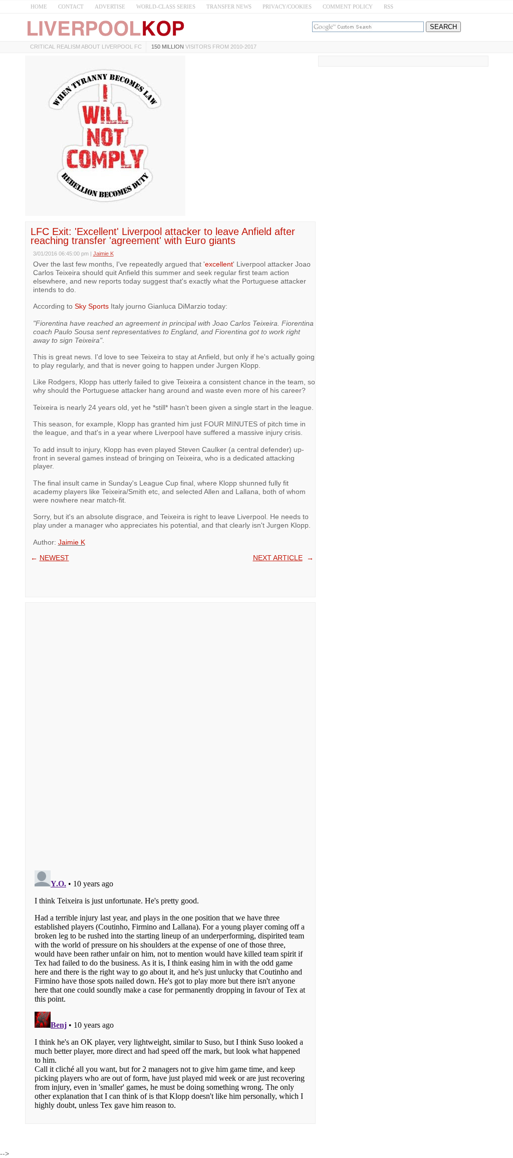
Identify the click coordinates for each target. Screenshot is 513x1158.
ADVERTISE (110, 7)
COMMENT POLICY (348, 7)
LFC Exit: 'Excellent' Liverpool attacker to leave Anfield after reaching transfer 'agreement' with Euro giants (163, 236)
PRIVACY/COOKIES (287, 7)
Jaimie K (71, 542)
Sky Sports (92, 306)
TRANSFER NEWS (228, 7)
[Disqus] (170, 733)
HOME (39, 7)
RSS (388, 7)
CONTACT (71, 7)
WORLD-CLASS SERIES (165, 7)
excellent (219, 264)
